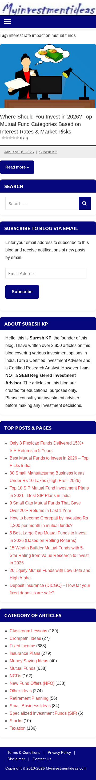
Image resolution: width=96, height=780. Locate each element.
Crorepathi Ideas (25, 638)
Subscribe (22, 291)
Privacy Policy (59, 752)
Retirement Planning (29, 698)
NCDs (15, 676)
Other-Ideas (21, 691)
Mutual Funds (22, 668)
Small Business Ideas (30, 705)
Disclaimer (16, 759)
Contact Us (42, 759)
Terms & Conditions (23, 752)
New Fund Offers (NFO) (32, 683)
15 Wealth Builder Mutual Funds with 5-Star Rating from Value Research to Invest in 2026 (49, 555)
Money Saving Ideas (29, 661)
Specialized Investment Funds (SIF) (43, 713)
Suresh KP (48, 152)
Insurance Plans (25, 653)
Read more (15, 167)
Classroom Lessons (28, 631)
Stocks (16, 720)
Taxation (18, 728)
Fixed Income (22, 646)
